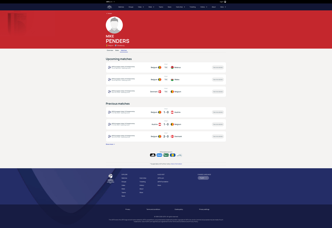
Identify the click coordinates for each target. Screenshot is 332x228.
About (141, 189)
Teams (124, 192)
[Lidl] (173, 155)
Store (141, 192)
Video (123, 185)
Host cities (143, 178)
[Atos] (159, 155)
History (142, 185)
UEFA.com (161, 178)
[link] (121, 7)
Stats (117, 50)
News (123, 196)
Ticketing (143, 182)
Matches (124, 50)
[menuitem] (121, 7)
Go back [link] (110, 13)
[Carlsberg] (166, 155)
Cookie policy (179, 209)
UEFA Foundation (163, 182)
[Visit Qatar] (179, 155)
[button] (141, 7)
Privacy (127, 209)
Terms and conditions (153, 209)
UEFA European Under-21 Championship (109, 7)
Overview (110, 50)
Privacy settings (204, 209)
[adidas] (153, 155)
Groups (124, 182)
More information (176, 164)
